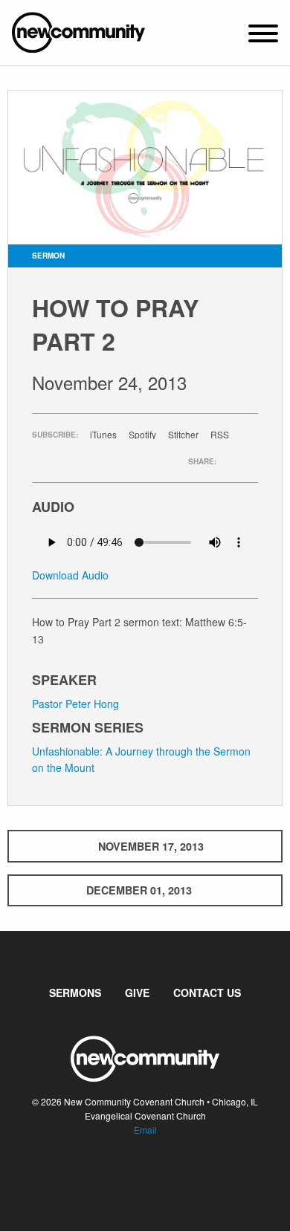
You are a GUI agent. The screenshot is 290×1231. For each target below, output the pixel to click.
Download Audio (70, 575)
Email (145, 1129)
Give (137, 992)
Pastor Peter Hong (75, 703)
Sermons (75, 992)
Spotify (142, 434)
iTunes (103, 434)
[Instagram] (157, 1174)
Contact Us (207, 992)
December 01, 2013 (139, 890)
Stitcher (183, 434)
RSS (219, 434)
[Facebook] (133, 1174)
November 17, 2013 (151, 846)
